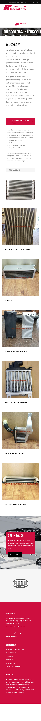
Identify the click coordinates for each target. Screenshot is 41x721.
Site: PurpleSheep (11, 636)
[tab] (20, 121)
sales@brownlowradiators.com (15, 627)
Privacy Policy (10, 663)
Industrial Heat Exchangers (15, 649)
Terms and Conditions (13, 667)
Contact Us (9, 660)
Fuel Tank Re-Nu (11, 653)
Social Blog (9, 656)
